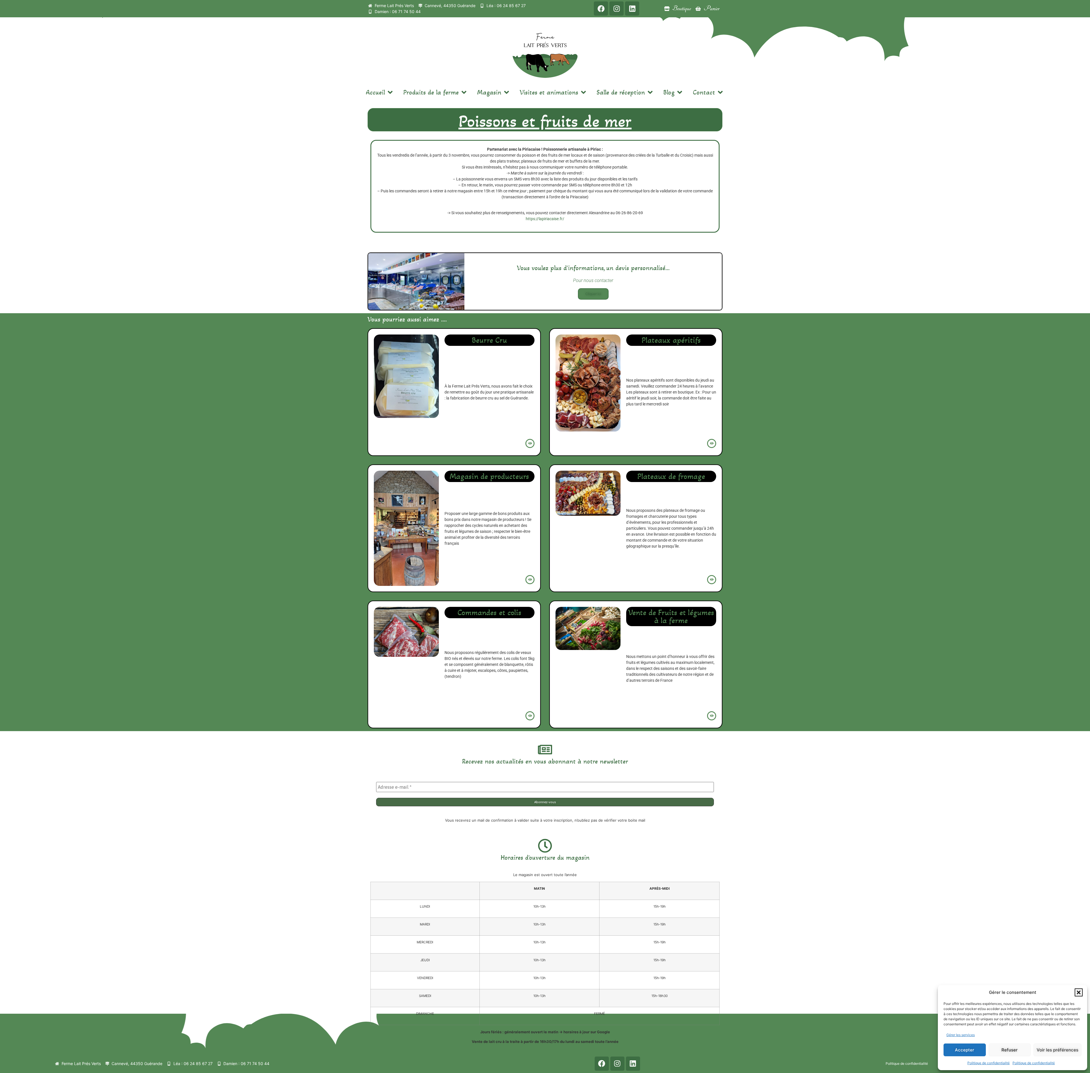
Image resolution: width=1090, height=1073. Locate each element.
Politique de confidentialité (988, 1063)
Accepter (964, 1050)
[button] (1078, 992)
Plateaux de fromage (671, 476)
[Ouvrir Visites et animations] (583, 93)
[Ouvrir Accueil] (390, 93)
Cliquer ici (593, 294)
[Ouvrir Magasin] (506, 93)
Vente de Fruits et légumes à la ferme (671, 616)
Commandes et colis (489, 612)
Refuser (1009, 1050)
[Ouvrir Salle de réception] (650, 93)
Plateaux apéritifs (671, 340)
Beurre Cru (489, 340)
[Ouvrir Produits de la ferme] (464, 93)
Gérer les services (960, 1035)
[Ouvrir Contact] (720, 93)
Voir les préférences (1057, 1050)
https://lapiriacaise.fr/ (545, 218)
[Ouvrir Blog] (680, 93)
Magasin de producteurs (489, 476)
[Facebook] (601, 8)
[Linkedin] (632, 8)
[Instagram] (616, 8)
